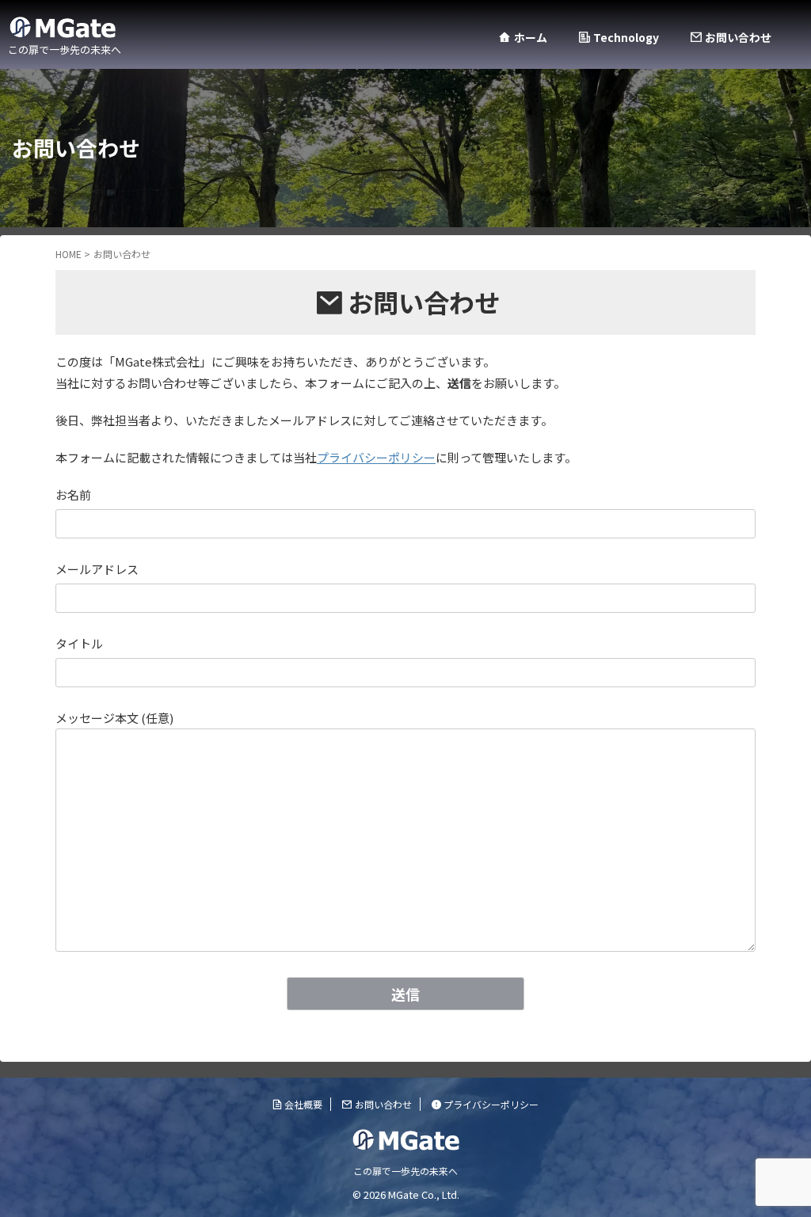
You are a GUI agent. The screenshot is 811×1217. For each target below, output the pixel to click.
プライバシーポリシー (376, 457)
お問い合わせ (738, 37)
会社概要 (303, 1104)
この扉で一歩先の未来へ (405, 1170)
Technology (626, 37)
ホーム (530, 37)
